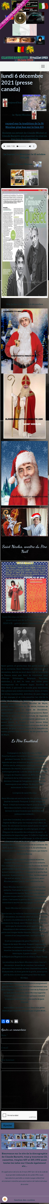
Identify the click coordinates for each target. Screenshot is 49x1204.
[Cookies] (4, 1199)
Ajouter (7, 1125)
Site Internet (7, 1060)
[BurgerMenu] (43, 66)
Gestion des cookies (24, 1200)
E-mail (4, 1047)
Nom (3, 1035)
